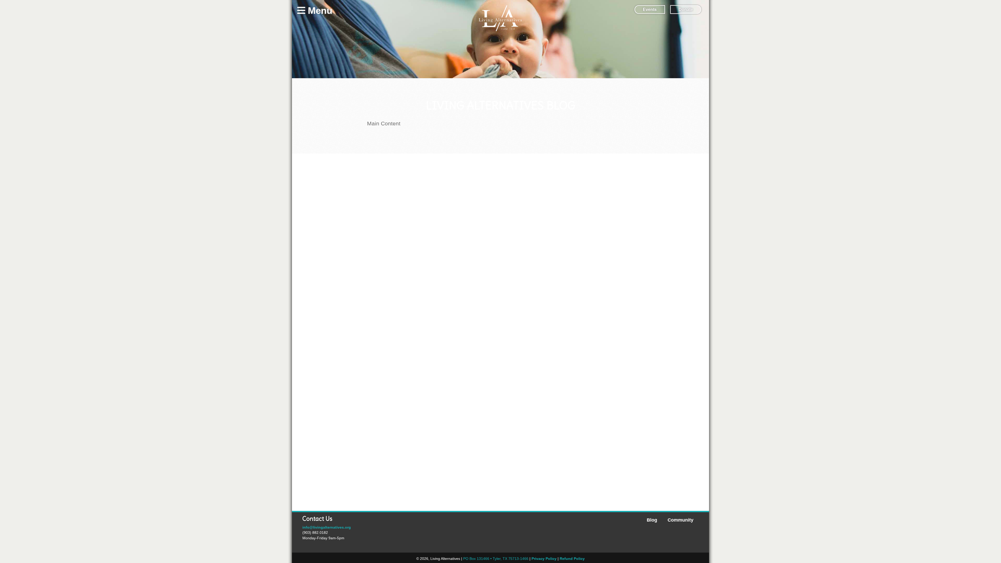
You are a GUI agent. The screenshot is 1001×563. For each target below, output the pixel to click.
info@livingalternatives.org (326, 527)
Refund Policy (572, 558)
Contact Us (317, 518)
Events (650, 9)
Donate (686, 9)
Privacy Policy (544, 558)
